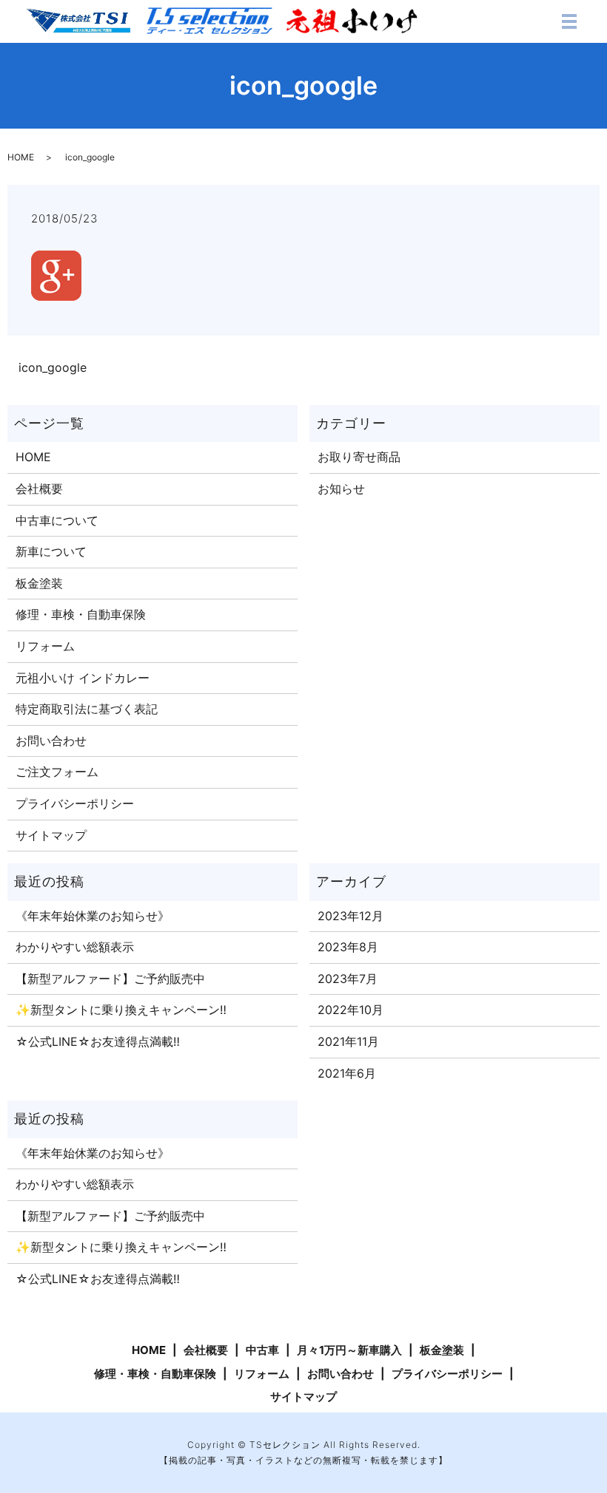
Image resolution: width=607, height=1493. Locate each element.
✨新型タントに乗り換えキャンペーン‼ (121, 1009)
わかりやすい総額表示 (75, 946)
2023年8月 (348, 946)
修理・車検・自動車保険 (81, 614)
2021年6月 (347, 1073)
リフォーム (45, 646)
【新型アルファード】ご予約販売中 (110, 978)
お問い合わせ (51, 740)
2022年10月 (350, 1009)
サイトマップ (51, 835)
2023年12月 (350, 915)
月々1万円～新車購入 (349, 1350)
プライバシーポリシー (75, 803)
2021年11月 (348, 1041)
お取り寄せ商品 (359, 456)
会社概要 (39, 488)
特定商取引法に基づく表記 (87, 708)
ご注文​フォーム (57, 771)
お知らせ (341, 488)
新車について (51, 551)
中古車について (57, 520)
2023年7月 (348, 978)
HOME (20, 157)
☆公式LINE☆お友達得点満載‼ (98, 1041)
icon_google (53, 367)
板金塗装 (39, 583)
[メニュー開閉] (569, 21)
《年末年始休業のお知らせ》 (93, 915)
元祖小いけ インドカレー (83, 677)
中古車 (262, 1350)
